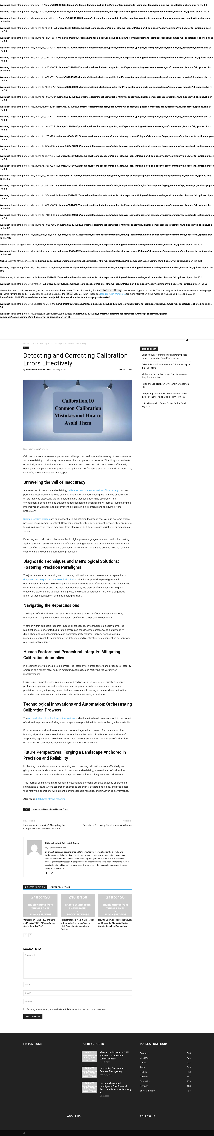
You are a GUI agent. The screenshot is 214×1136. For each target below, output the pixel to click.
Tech (34, 343)
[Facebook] (47, 873)
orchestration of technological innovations (51, 718)
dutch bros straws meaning (50, 798)
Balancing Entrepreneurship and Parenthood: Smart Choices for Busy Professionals (164, 356)
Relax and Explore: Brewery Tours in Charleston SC (165, 385)
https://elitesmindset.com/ (56, 847)
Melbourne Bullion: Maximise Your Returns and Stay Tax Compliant (165, 376)
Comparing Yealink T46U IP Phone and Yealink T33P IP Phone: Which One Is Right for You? (39, 923)
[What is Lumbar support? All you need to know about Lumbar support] (89, 1056)
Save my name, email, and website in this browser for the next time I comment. (67, 1009)
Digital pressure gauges (36, 518)
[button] (187, 340)
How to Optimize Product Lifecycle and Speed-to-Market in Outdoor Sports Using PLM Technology (115, 923)
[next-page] (30, 935)
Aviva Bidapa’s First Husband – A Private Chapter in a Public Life (166, 366)
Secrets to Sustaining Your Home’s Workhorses (107, 825)
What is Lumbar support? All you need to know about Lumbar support (114, 1055)
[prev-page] (25, 935)
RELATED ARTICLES (35, 887)
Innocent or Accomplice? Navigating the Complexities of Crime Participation (44, 827)
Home (26, 343)
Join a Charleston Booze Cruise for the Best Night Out (164, 405)
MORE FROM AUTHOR (59, 887)
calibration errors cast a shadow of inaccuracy (93, 490)
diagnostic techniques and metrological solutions (50, 579)
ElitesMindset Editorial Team (38, 369)
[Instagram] (53, 873)
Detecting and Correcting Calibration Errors (50, 809)
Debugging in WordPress (113, 293)
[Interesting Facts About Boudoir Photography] (89, 1072)
